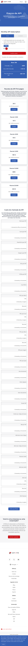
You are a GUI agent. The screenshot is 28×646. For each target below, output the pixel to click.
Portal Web (14, 578)
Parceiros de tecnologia (14, 576)
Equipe (14, 598)
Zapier (14, 616)
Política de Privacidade (14, 634)
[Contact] (18, 559)
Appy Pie (14, 609)
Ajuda (14, 587)
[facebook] (9, 559)
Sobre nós (14, 571)
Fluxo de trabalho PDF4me (14, 607)
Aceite (3, 644)
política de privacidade (18, 641)
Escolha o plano (14, 53)
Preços (21, 1)
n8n (14, 621)
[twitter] (14, 559)
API (14, 619)
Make (14, 612)
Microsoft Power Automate (14, 614)
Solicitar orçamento (14, 537)
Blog (14, 585)
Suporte (14, 592)
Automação (14, 600)
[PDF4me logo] (6, 2)
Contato (14, 574)
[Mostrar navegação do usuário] (25, 2)
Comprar (14, 109)
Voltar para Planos (14, 508)
